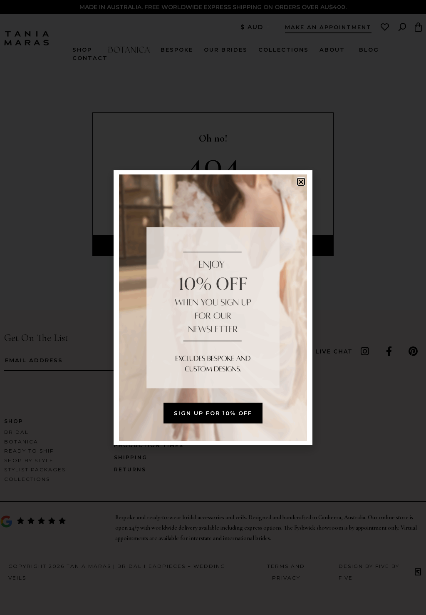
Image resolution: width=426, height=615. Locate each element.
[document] (213, 307)
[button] (301, 182)
